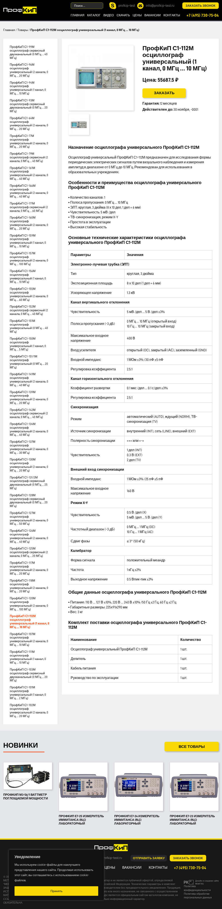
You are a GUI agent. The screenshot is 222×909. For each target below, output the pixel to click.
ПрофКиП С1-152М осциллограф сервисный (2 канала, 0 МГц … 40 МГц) (29, 310)
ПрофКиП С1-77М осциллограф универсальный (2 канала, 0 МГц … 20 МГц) (29, 141)
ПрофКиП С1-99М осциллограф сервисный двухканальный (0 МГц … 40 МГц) (28, 52)
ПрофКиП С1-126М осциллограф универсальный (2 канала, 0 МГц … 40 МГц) (29, 536)
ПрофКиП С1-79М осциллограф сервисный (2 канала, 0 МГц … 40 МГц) (29, 157)
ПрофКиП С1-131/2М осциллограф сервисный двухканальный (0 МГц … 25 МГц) (28, 483)
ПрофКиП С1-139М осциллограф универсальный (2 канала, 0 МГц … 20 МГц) (29, 397)
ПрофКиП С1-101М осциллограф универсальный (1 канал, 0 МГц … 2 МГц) (28, 693)
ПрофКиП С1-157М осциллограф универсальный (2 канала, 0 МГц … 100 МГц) (29, 259)
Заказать (164, 93)
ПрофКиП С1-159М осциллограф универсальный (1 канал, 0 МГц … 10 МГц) (28, 241)
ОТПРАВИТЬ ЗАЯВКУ (149, 858)
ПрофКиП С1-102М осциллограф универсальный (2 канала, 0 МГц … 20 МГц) (29, 710)
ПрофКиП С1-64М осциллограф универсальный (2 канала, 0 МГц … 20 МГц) (29, 123)
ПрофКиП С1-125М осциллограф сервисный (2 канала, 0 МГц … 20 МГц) (29, 552)
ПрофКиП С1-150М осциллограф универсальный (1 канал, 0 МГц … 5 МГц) (28, 344)
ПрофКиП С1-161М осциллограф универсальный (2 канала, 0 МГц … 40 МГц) (29, 173)
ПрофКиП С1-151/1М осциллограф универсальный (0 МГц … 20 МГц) (29, 362)
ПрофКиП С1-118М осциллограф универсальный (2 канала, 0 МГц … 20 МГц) (29, 586)
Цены (137, 15)
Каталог (94, 15)
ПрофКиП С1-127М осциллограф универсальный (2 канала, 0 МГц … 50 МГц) (29, 518)
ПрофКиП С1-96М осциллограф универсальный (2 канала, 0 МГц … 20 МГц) (29, 70)
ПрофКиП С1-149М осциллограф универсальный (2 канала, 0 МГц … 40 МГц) (29, 379)
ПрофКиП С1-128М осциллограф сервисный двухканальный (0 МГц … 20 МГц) (28, 500)
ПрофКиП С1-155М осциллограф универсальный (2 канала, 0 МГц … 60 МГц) (29, 294)
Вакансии (152, 15)
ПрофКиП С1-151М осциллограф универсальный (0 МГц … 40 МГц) (29, 326)
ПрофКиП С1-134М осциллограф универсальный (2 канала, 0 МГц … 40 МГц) (29, 429)
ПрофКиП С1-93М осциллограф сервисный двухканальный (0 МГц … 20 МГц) (28, 106)
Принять (56, 891)
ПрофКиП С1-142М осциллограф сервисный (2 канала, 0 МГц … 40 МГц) (29, 413)
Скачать (123, 15)
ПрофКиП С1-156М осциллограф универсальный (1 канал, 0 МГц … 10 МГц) (28, 276)
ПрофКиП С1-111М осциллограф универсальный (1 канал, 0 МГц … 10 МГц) (28, 657)
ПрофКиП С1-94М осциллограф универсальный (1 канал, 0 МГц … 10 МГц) (28, 88)
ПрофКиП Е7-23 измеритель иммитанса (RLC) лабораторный (192, 820)
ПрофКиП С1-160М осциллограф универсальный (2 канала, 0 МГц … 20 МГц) (29, 223)
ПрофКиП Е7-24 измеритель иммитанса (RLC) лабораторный (136, 820)
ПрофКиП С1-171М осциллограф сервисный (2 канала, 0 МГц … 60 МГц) (29, 207)
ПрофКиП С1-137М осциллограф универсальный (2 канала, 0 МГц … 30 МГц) (29, 447)
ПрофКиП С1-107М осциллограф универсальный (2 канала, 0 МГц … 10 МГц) (29, 639)
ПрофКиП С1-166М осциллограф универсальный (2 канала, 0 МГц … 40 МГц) (29, 191)
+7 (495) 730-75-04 (202, 15)
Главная (77, 15)
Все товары (192, 747)
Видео (108, 15)
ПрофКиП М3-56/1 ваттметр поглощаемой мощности (25, 796)
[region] (56, 875)
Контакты (171, 15)
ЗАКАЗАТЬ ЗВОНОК (200, 5)
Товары (22, 29)
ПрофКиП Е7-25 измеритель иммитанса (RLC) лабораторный (81, 820)
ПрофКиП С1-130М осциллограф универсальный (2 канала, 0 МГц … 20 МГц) (29, 465)
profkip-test (126, 5)
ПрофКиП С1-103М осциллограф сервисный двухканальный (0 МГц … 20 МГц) (28, 675)
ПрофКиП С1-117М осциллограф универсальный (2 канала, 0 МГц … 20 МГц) (29, 568)
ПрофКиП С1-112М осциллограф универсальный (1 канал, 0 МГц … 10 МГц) (29, 621)
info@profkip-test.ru (160, 5)
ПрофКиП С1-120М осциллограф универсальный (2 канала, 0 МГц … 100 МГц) (29, 604)
